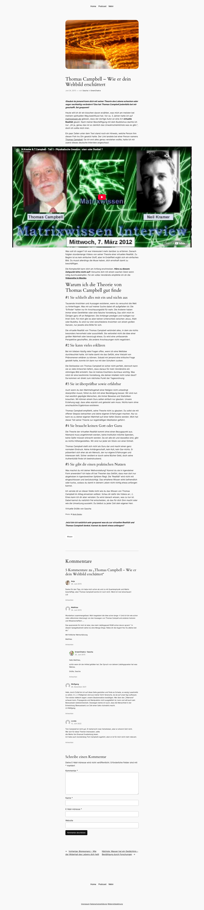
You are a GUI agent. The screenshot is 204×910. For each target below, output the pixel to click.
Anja (73, 581)
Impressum (85, 904)
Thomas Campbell (74, 139)
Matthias (74, 607)
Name (69, 798)
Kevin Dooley (77, 514)
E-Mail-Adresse (73, 809)
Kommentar (71, 770)
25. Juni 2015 (80, 655)
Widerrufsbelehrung (115, 904)
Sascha (85, 91)
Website (69, 820)
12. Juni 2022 (76, 723)
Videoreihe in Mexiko (75, 278)
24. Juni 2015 (76, 584)
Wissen (69, 537)
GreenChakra (96, 91)
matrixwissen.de (73, 119)
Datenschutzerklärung (98, 904)
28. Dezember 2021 (78, 687)
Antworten (69, 600)
